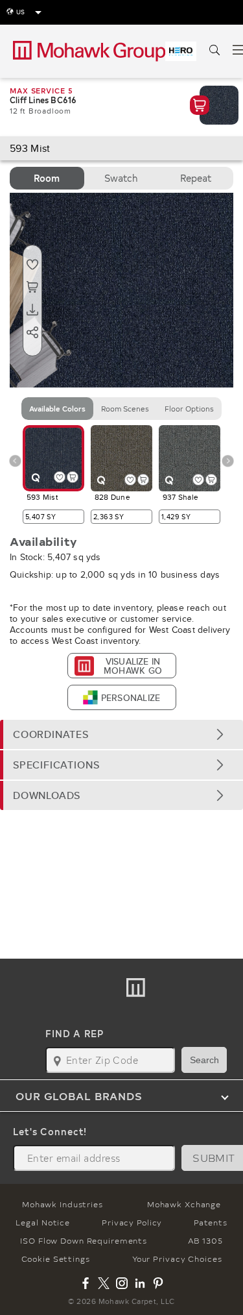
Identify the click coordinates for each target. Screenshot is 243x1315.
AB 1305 (205, 1240)
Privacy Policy (132, 1222)
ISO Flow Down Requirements (83, 1240)
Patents (210, 1222)
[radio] (47, 178)
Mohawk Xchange (184, 1204)
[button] (121, 734)
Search (204, 1060)
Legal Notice (43, 1222)
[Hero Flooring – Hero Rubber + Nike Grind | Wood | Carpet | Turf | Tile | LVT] (180, 51)
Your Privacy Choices (177, 1258)
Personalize (130, 697)
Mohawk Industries (62, 1204)
